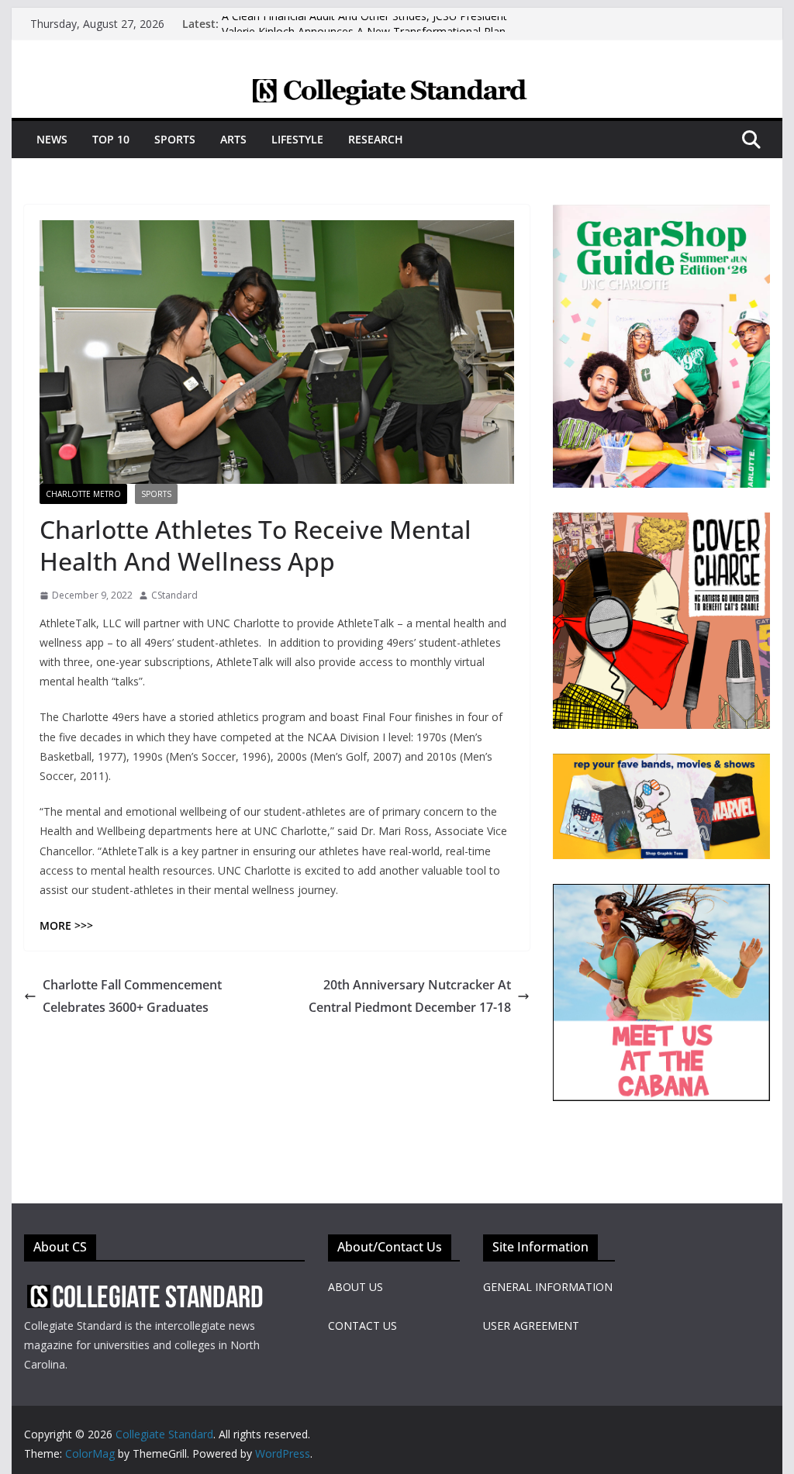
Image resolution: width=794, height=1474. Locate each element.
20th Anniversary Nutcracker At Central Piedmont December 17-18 (410, 996)
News (51, 139)
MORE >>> (66, 925)
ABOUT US (355, 1286)
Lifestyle (297, 139)
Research (375, 139)
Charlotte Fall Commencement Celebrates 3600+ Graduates (132, 996)
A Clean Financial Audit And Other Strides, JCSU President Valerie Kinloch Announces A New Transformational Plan (364, 31)
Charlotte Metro (83, 493)
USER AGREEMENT (531, 1325)
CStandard (174, 595)
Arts (233, 139)
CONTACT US (362, 1325)
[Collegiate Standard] (397, 87)
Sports (174, 139)
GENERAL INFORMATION (548, 1286)
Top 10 (110, 139)
